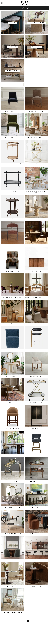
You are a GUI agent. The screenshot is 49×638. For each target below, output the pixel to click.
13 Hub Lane (24, 3)
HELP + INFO (24, 634)
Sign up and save (24, 627)
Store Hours (24, 630)
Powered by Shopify (24, 636)
